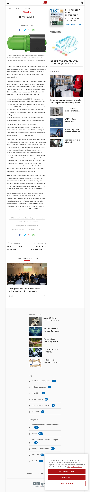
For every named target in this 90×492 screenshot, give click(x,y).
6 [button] (30, 302)
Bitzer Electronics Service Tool (28, 222)
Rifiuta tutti (66, 477)
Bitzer (41, 218)
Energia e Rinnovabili (43, 448)
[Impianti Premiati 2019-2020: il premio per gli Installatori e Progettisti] (66, 47)
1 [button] (19, 302)
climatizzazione (41, 387)
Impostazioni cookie (67, 483)
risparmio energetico (43, 405)
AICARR (38, 411)
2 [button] (21, 302)
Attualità (26, 8)
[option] (26, 280)
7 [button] (32, 302)
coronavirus (40, 399)
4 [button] (26, 302)
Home (11, 8)
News (18, 8)
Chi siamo (41, 473)
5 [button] (28, 302)
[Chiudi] (85, 457)
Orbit (42, 229)
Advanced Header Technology (22, 218)
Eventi (11, 296)
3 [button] (23, 302)
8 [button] (34, 302)
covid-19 (39, 393)
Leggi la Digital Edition (73, 24)
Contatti (29, 473)
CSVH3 (32, 229)
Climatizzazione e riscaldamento (45, 426)
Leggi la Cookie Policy (75, 467)
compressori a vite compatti (27, 225)
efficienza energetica (44, 380)
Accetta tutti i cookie (66, 471)
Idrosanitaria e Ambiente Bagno (45, 441)
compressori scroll (18, 229)
